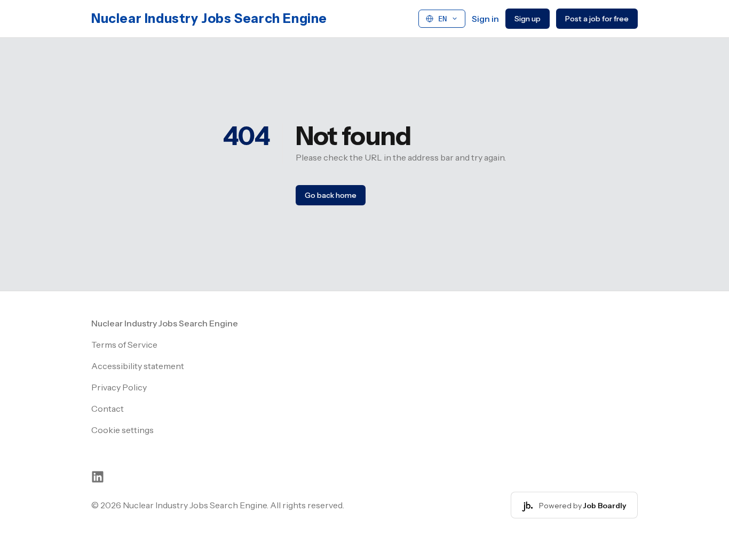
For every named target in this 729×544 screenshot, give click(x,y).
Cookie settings (122, 430)
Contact (107, 408)
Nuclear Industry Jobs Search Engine (209, 18)
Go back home (330, 195)
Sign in (485, 18)
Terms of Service (124, 344)
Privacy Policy (119, 387)
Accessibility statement (137, 366)
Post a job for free (597, 18)
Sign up (527, 18)
